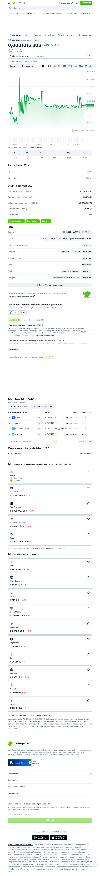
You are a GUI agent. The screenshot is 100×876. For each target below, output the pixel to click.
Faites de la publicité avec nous (21, 296)
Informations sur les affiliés (17, 402)
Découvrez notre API (36, 147)
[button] (46, 239)
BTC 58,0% (78, 13)
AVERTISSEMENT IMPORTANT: (20, 845)
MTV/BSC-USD (51, 429)
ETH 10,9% (87, 13)
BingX (83, 331)
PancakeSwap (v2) (49, 335)
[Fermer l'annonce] (88, 472)
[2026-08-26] (86, 66)
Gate (38, 335)
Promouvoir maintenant (54, 548)
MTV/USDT (49, 417)
